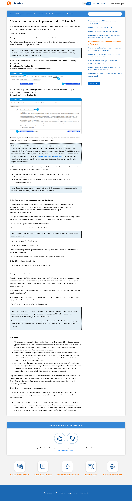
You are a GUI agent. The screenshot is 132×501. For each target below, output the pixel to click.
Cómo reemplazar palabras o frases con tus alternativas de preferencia (104, 68)
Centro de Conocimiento (55, 14)
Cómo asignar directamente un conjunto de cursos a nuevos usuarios (104, 55)
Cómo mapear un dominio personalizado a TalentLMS (104, 42)
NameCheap (57, 156)
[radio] (59, 438)
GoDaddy (47, 156)
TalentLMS (84, 493)
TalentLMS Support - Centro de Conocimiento (27, 14)
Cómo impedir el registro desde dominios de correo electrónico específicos (104, 36)
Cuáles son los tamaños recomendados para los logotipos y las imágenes (104, 49)
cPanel (41, 156)
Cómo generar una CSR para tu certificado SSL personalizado (103, 22)
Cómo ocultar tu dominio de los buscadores (104, 31)
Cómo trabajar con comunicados (100, 27)
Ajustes (70, 14)
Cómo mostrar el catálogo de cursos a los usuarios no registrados (103, 62)
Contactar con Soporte (116, 4)
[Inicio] (15, 5)
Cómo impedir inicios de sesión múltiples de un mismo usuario (105, 74)
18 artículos (94, 83)
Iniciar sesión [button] (99, 4)
